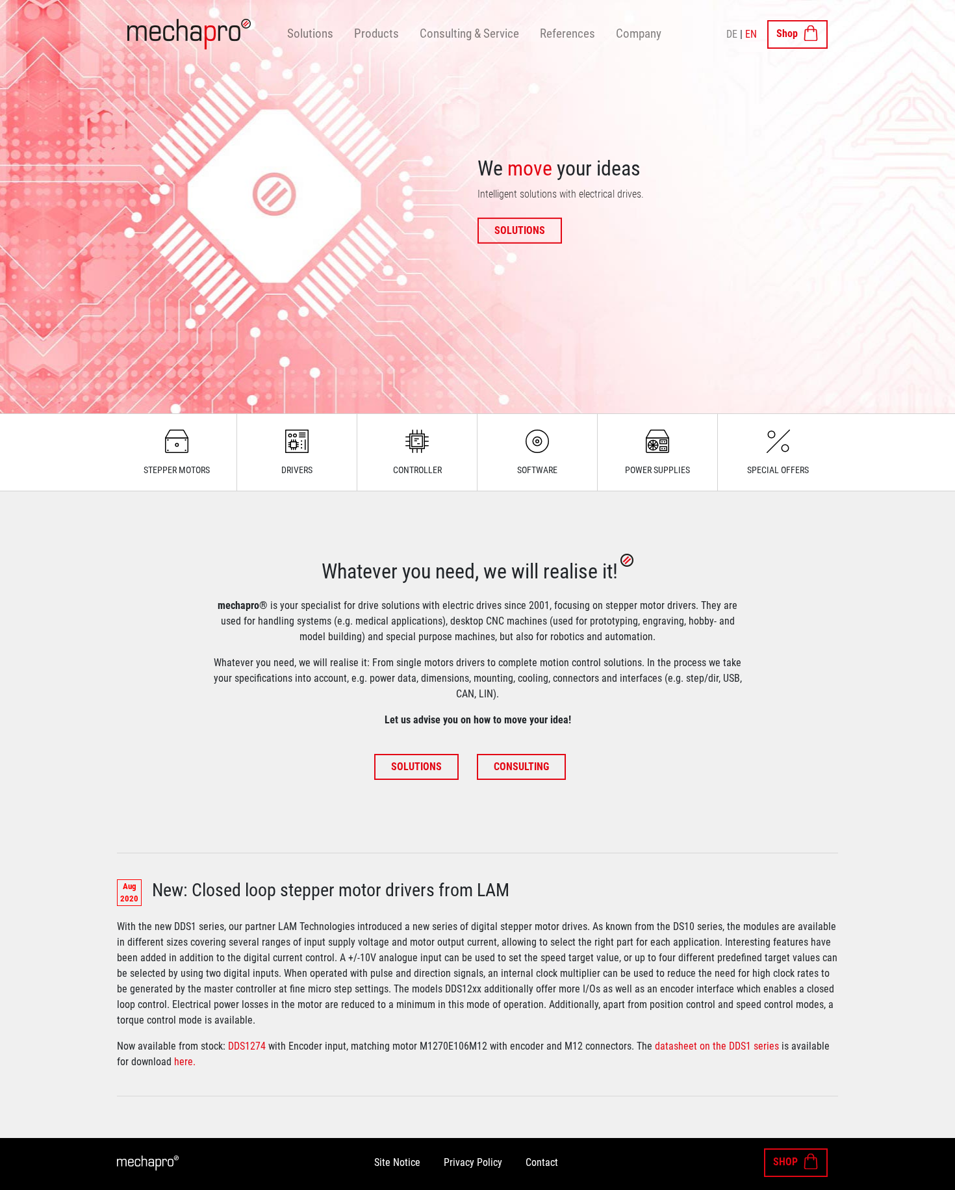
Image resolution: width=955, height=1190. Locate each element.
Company (638, 33)
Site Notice (397, 1162)
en (751, 34)
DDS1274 (247, 1046)
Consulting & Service (469, 33)
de (731, 34)
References (567, 33)
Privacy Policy (473, 1162)
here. (185, 1061)
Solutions (310, 33)
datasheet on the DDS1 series (717, 1046)
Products (376, 33)
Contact (542, 1162)
